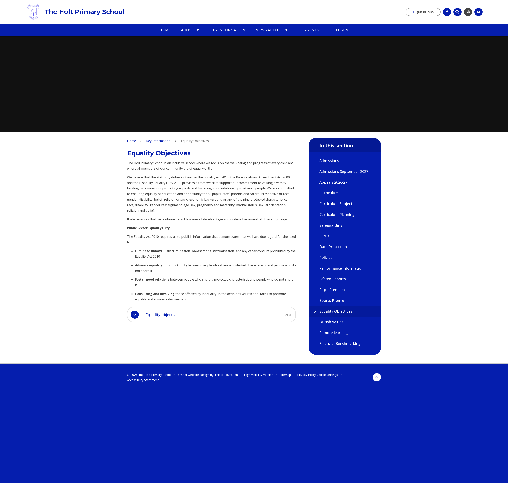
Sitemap (285, 375)
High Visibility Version (258, 375)
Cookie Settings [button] (327, 375)
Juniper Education (226, 375)
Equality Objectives (195, 141)
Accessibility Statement (143, 380)
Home (131, 141)
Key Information (158, 141)
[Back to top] (377, 377)
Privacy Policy (306, 375)
